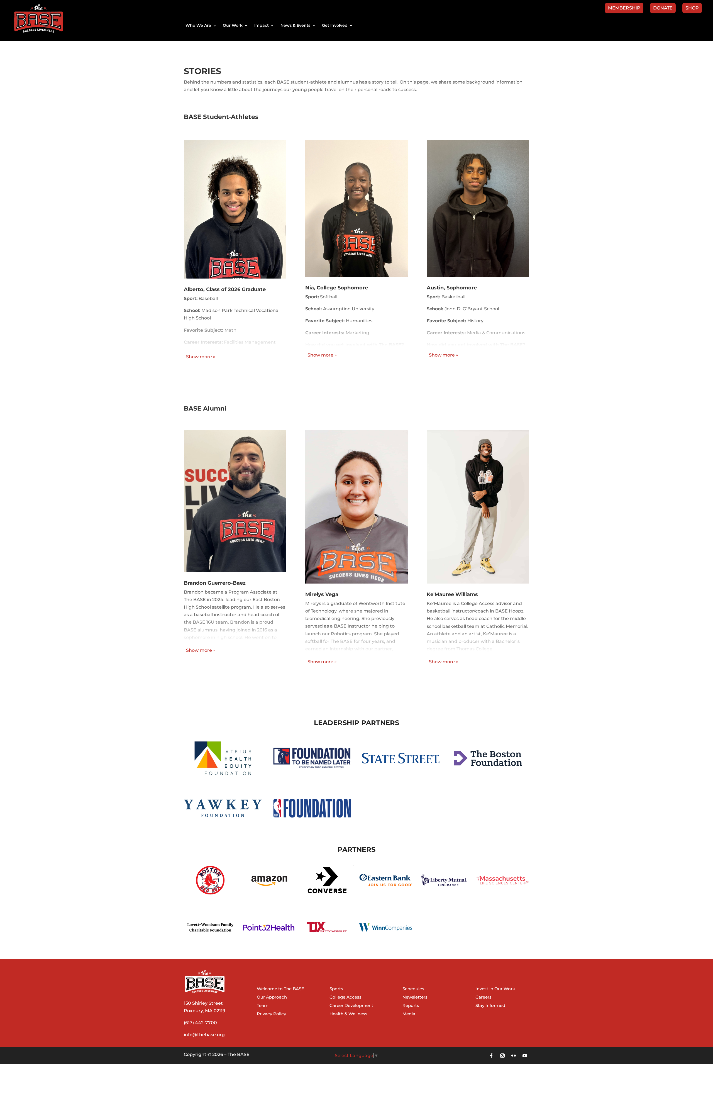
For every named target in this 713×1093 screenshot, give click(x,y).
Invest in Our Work (495, 989)
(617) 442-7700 (200, 1022)
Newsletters (415, 997)
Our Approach (272, 997)
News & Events (295, 25)
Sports (336, 989)
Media (408, 1014)
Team (262, 1006)
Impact (261, 25)
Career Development (351, 1006)
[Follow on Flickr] (513, 1055)
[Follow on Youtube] (524, 1055)
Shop (692, 8)
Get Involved (335, 25)
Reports (410, 1006)
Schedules (413, 989)
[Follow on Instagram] (502, 1055)
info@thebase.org (204, 1034)
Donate (663, 8)
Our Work (233, 25)
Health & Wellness (348, 1014)
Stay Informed (490, 1006)
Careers (483, 997)
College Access (345, 997)
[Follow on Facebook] (491, 1055)
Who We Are (198, 25)
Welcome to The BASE (280, 989)
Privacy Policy (271, 1014)
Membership (624, 8)
